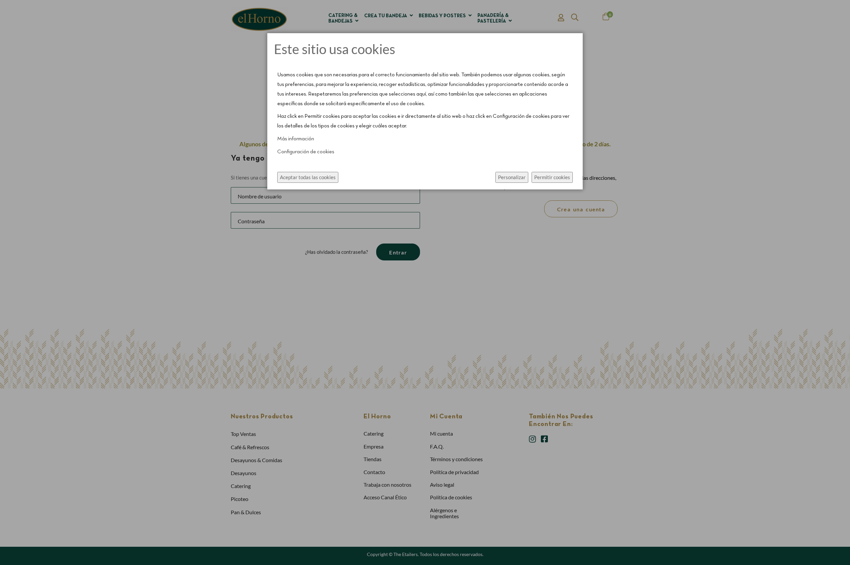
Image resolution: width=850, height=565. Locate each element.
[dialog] (425, 282)
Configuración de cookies (305, 152)
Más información (295, 139)
